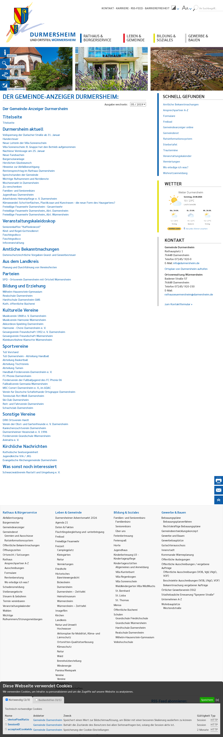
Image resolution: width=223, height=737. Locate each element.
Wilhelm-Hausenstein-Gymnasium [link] (135, 637)
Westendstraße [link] (172, 608)
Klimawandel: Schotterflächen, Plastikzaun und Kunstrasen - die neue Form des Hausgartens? (59, 202)
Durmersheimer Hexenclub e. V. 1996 (25, 432)
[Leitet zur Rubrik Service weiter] (5, 74)
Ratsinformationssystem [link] (19, 540)
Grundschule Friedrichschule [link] (132, 618)
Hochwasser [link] (64, 628)
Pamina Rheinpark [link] (65, 670)
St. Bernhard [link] (123, 590)
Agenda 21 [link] (61, 522)
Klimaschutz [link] (64, 646)
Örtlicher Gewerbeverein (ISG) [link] (179, 590)
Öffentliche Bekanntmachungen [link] (21, 545)
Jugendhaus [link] (121, 550)
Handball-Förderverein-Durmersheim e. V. (27, 372)
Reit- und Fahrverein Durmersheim (23, 404)
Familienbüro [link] (123, 521)
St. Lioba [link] (121, 595)
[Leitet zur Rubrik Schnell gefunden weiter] (5, 63)
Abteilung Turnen (13, 368)
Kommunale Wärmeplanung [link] (178, 554)
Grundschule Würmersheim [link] (131, 623)
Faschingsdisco (12, 234)
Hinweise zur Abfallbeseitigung (21, 166)
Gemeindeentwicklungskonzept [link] (180, 531)
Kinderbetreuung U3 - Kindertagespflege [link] (126, 556)
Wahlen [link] (7, 610)
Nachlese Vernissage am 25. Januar (24, 151)
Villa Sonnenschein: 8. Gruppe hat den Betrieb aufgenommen (39, 147)
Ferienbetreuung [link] (123, 535)
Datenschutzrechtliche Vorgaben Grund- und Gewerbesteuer (39, 255)
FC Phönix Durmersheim (17, 376)
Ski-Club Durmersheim (16, 400)
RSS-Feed (137, 8)
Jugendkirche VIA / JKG (17, 456)
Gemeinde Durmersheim (47, 720)
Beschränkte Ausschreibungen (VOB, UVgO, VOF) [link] (191, 580)
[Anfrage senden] (218, 493)
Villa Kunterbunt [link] (125, 572)
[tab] (18, 699)
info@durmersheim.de (186, 263)
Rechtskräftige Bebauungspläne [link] (182, 526)
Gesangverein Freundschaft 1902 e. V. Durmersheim (34, 332)
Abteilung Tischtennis (16, 364)
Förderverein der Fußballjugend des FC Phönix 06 (32, 380)
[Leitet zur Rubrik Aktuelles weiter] (5, 52)
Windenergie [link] (64, 665)
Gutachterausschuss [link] (173, 545)
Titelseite (8, 122)
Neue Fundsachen (13, 155)
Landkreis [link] (60, 620)
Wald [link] (60, 656)
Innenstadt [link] (168, 550)
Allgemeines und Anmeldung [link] (132, 567)
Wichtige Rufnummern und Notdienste (26, 178)
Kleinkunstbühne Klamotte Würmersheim (27, 339)
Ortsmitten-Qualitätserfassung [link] (75, 642)
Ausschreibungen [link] (14, 568)
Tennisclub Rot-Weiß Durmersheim (23, 396)
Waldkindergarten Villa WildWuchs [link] (135, 586)
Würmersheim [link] (65, 601)
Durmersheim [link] (64, 587)
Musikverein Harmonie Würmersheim (24, 320)
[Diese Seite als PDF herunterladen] (218, 483)
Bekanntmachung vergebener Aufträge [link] (185, 585)
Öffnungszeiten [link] (12, 550)
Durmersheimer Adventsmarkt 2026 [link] (76, 517)
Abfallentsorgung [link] (13, 517)
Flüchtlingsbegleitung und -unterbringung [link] (79, 532)
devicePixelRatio (18, 719)
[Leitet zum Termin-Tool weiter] (5, 86)
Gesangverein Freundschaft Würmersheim (28, 336)
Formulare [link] (10, 572)
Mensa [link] (117, 605)
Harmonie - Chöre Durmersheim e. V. (24, 328)
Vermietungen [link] (65, 564)
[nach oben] (218, 503)
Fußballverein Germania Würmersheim (25, 383)
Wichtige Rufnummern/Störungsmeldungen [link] (22, 617)
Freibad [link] (59, 536)
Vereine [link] (61, 679)
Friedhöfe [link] (60, 568)
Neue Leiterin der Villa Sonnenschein (25, 143)
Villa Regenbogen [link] (126, 576)
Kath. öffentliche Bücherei (19, 303)
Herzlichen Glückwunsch (17, 162)
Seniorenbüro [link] (123, 526)
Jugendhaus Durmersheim (18, 194)
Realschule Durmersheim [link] (130, 632)
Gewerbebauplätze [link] (173, 540)
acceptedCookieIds (20, 729)
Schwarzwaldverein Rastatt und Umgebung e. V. (31, 472)
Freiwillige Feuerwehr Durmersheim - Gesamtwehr (33, 206)
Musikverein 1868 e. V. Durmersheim (24, 316)
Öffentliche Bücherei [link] (125, 609)
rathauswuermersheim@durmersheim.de (189, 294)
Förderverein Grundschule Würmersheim (27, 436)
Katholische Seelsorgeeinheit (20, 452)
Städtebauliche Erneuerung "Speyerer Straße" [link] (188, 594)
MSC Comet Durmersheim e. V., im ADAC (27, 387)
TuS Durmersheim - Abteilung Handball (26, 356)
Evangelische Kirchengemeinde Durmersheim (30, 460)
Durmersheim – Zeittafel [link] (71, 591)
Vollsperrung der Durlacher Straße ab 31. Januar (31, 135)
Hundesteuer (10, 139)
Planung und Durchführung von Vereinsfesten (30, 267)
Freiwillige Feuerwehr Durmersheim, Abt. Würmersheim (36, 214)
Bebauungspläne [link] (171, 517)
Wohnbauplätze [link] (171, 604)
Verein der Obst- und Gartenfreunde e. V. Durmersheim (35, 424)
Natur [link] (60, 559)
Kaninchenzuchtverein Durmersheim (24, 428)
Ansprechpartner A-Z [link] (17, 563)
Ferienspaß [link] (120, 540)
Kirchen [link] (59, 615)
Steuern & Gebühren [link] (14, 596)
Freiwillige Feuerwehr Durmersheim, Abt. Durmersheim (35, 210)
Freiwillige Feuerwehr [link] (67, 541)
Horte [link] (117, 545)
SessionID (14, 724)
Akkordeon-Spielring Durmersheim (23, 324)
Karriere (122, 8)
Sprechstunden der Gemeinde (20, 174)
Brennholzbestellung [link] (69, 660)
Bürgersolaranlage (13, 159)
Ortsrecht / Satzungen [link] (16, 554)
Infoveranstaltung (13, 242)
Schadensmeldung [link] (13, 587)
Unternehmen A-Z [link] (172, 599)
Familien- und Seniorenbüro (19, 190)
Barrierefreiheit (157, 8)
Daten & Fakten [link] (64, 527)
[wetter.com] (174, 229)
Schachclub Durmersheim (18, 408)
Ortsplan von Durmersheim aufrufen (186, 269)
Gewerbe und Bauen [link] (173, 535)
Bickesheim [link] (63, 582)
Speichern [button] (207, 699)
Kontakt (108, 8)
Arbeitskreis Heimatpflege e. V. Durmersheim (30, 198)
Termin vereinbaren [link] (14, 601)
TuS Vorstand (10, 352)
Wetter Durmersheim (190, 192)
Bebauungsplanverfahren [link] (177, 521)
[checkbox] (7, 700)
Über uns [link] (121, 531)
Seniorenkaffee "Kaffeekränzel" (22, 227)
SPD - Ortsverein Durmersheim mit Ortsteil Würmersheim (37, 279)
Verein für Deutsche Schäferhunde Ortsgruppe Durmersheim (39, 391)
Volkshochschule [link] (123, 642)
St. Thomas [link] (122, 600)
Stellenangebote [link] (12, 591)
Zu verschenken (12, 186)
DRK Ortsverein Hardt (16, 420)
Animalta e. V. (11, 440)
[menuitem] (175, 8)
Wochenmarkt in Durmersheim (21, 182)
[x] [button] (217, 699)
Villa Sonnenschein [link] (126, 581)
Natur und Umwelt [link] (66, 624)
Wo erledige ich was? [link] (17, 582)
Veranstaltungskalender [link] (16, 606)
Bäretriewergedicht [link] (68, 577)
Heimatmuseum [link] (66, 596)
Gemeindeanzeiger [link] (13, 527)
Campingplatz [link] (65, 550)
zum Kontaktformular (177, 304)
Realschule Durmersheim (18, 295)
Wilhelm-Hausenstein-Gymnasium (22, 291)
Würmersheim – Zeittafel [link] (71, 606)
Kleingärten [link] (64, 554)
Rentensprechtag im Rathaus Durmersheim (29, 170)
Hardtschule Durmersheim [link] (131, 627)
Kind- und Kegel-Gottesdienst (21, 231)
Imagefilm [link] (61, 610)
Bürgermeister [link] (11, 522)
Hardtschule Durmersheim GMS (21, 299)
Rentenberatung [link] (14, 577)
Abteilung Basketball (15, 360)
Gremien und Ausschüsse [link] (19, 535)
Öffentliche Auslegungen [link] (176, 559)
